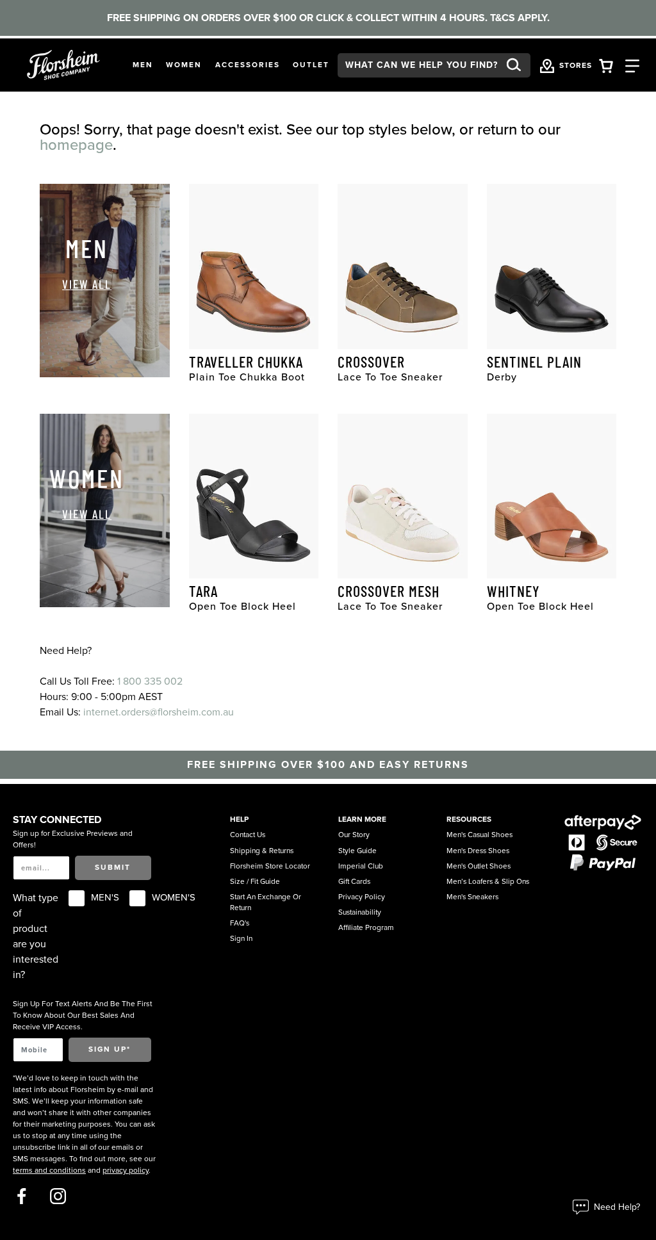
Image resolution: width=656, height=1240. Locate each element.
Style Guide (357, 850)
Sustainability (359, 912)
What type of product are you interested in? (35, 936)
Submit (113, 867)
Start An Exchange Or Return (265, 902)
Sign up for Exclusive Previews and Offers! (73, 839)
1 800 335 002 (150, 681)
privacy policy (125, 1170)
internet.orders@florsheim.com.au (158, 712)
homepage (76, 145)
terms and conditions (49, 1170)
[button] (143, 65)
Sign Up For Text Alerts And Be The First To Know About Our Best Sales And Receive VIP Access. (82, 1015)
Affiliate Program (366, 927)
